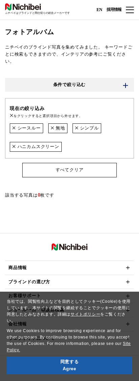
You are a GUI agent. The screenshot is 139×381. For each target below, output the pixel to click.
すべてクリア (70, 169)
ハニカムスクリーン (37, 146)
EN (99, 9)
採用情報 (114, 9)
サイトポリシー (85, 314)
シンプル (89, 127)
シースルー (28, 127)
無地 (59, 127)
